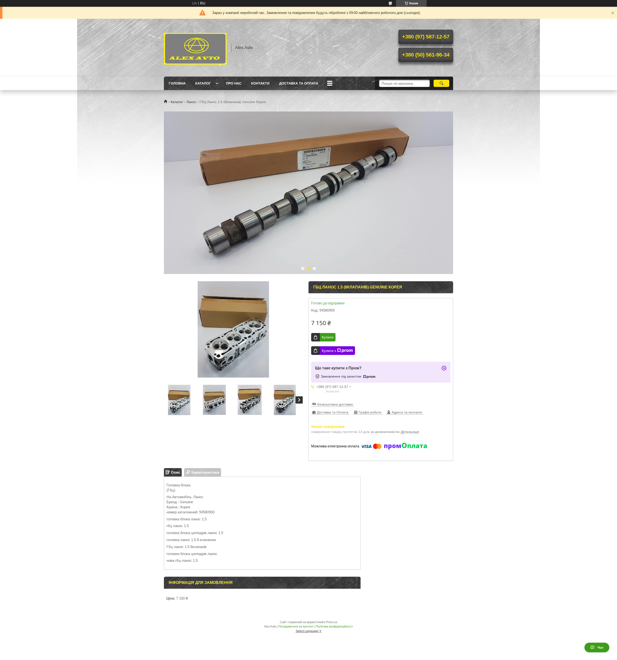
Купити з (329, 351)
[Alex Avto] (195, 47)
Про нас (233, 83)
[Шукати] (441, 83)
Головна (177, 83)
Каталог (203, 83)
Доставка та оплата (298, 83)
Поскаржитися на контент (296, 626)
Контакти (260, 83)
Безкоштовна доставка (335, 404)
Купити (327, 337)
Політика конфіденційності (334, 626)
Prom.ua (331, 622)
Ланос (191, 102)
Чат (600, 647)
